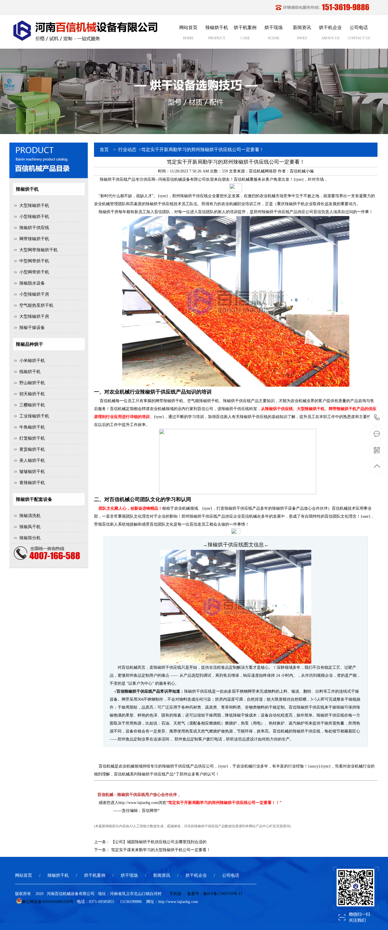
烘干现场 (129, 875)
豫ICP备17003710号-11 (223, 894)
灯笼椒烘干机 (32, 438)
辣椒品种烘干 (29, 344)
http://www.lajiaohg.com (138, 803)
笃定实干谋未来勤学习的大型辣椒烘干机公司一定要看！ (160, 850)
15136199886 (377, 417)
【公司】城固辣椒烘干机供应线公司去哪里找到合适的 (158, 842)
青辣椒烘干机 (32, 482)
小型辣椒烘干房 (34, 294)
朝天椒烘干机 (32, 394)
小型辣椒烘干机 (34, 216)
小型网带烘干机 (34, 272)
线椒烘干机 (30, 371)
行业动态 (127, 149)
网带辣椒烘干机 (34, 238)
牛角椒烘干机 (32, 427)
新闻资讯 (161, 875)
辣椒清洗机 (30, 515)
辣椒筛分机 (30, 538)
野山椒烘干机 (32, 382)
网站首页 (23, 875)
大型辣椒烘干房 (34, 316)
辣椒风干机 (30, 526)
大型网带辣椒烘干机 (38, 250)
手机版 (176, 894)
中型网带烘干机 (34, 261)
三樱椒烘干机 (32, 405)
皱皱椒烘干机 (32, 471)
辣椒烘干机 (27, 189)
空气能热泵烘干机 (36, 305)
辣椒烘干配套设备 (34, 499)
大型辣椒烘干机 (34, 205)
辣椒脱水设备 (32, 283)
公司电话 (230, 875)
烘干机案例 (94, 875)
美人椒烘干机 (32, 460)
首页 (104, 149)
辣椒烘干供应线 (34, 227)
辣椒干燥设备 (32, 327)
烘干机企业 (196, 875)
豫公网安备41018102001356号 (48, 902)
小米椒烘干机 (32, 360)
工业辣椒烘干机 (34, 416)
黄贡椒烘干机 (32, 449)
